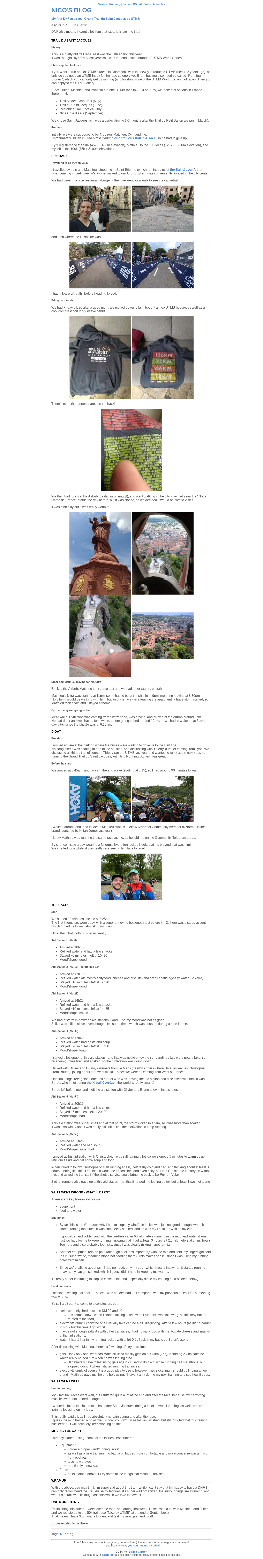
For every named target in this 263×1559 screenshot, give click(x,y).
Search (102, 4)
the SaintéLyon (181, 169)
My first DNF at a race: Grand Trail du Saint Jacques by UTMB (95, 18)
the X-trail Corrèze (101, 1082)
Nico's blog (71, 10)
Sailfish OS (129, 4)
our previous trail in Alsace (135, 138)
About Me (159, 4)
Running (114, 4)
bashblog (108, 1554)
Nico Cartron (139, 1551)
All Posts (145, 4)
